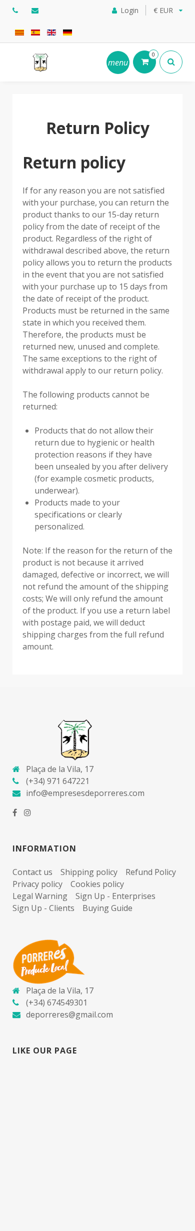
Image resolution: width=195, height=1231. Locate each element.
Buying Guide (107, 908)
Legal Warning (40, 896)
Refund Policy (151, 872)
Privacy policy (37, 884)
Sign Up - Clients (43, 908)
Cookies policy (97, 884)
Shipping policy (89, 872)
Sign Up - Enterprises (116, 896)
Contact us (32, 872)
